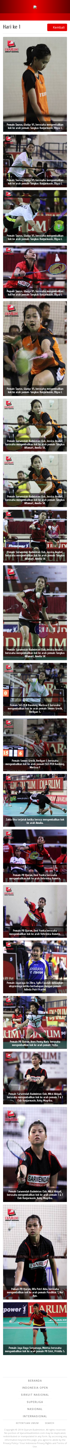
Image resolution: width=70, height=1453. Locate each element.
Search (49, 1423)
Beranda (35, 1380)
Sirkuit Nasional (35, 1394)
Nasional (35, 1409)
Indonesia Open (35, 1387)
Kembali (58, 27)
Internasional (35, 1416)
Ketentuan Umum (27, 1423)
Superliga (35, 1402)
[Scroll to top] (63, 1446)
